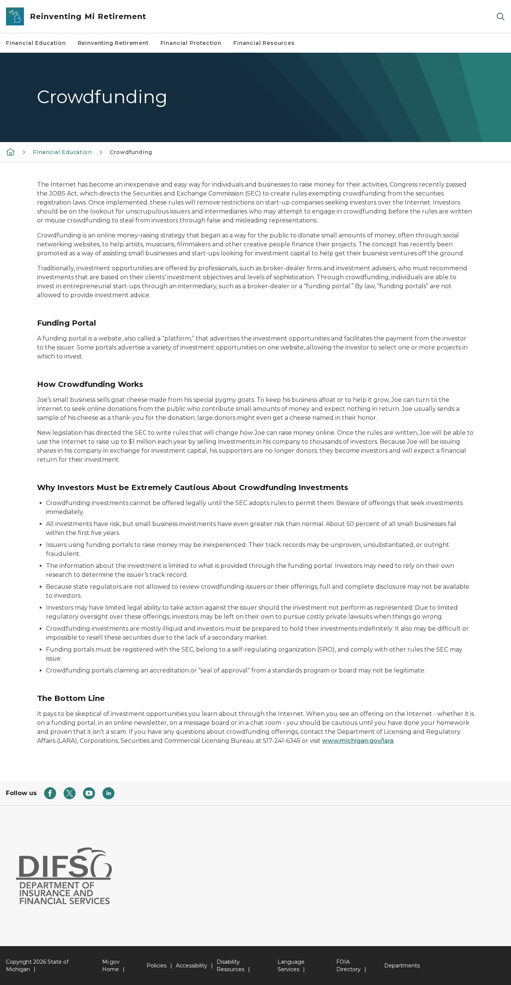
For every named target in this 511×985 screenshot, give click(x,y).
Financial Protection (190, 43)
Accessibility (191, 965)
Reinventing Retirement (113, 43)
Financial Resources (264, 43)
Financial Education (36, 43)
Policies (156, 965)
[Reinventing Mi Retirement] (10, 151)
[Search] (500, 16)
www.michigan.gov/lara (358, 740)
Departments (402, 965)
